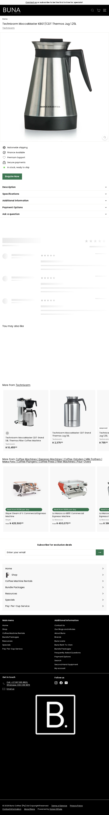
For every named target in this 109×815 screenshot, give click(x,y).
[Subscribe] (100, 552)
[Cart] (98, 10)
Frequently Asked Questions (67, 652)
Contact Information (11, 809)
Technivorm (8, 28)
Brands (57, 637)
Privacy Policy (76, 805)
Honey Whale (56, 809)
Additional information (15, 200)
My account (59, 668)
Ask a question (11, 214)
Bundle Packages (10, 637)
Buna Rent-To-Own (63, 645)
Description (9, 187)
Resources (7, 641)
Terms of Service (59, 805)
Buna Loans (59, 641)
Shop (4, 629)
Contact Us (59, 625)
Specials (6, 645)
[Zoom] (104, 137)
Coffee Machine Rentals (13, 633)
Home (5, 19)
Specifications (10, 193)
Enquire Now (12, 176)
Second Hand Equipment (66, 664)
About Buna (59, 633)
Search (57, 660)
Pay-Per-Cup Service (12, 648)
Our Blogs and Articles (64, 629)
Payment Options (12, 207)
